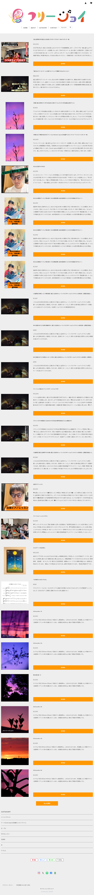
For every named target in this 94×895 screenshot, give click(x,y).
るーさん (3, 828)
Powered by (45, 891)
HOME (25, 28)
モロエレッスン (5, 834)
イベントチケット (6, 817)
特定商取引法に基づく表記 (23, 885)
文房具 (3, 839)
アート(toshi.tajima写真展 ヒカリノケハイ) (13, 822)
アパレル (3, 850)
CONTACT (53, 28)
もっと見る (47, 803)
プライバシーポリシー (8, 885)
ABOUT (33, 28)
